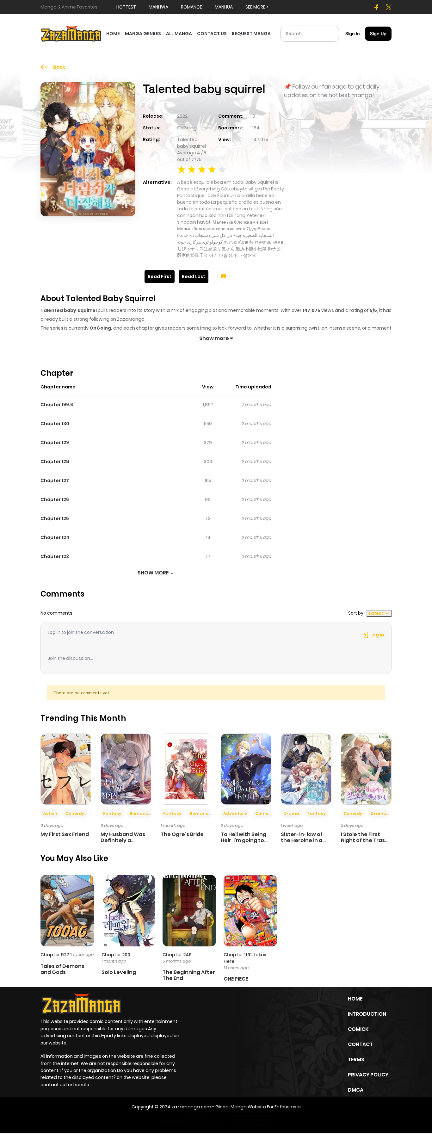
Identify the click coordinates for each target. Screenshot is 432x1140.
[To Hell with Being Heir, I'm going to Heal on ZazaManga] (246, 768)
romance (191, 7)
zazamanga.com (191, 1107)
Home (355, 998)
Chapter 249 (177, 954)
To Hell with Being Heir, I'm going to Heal (243, 840)
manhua (224, 7)
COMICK (358, 1029)
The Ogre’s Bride (182, 834)
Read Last (193, 276)
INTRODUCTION (367, 1014)
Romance (140, 813)
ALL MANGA (179, 33)
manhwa (158, 7)
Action (50, 813)
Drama (291, 813)
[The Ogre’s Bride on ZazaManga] (186, 768)
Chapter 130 (54, 423)
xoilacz (197, 1120)
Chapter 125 (54, 518)
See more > (256, 7)
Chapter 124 (54, 537)
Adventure (235, 813)
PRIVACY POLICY (368, 1074)
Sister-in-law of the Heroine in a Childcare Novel (302, 840)
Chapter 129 (54, 442)
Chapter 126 (54, 499)
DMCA (355, 1090)
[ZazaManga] (71, 33)
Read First (159, 276)
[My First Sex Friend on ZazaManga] (66, 768)
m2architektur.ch (252, 1120)
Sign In (352, 33)
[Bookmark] (223, 276)
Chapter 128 (54, 461)
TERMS (356, 1059)
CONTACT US (212, 33)
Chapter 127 (54, 480)
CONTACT (360, 1044)
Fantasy (112, 813)
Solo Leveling (119, 972)
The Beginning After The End (189, 975)
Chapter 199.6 (56, 404)
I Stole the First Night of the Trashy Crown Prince (366, 840)
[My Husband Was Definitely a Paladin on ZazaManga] (126, 768)
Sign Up (378, 33)
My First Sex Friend (64, 834)
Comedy (74, 813)
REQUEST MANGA (251, 33)
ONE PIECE (236, 978)
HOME (113, 33)
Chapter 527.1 (56, 954)
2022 (182, 116)
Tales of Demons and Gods (62, 969)
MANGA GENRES (143, 33)
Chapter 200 (116, 954)
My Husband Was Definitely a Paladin (123, 840)
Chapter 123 (54, 556)
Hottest (126, 7)
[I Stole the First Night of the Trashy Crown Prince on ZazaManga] (366, 768)
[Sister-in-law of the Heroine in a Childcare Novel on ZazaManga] (306, 768)
